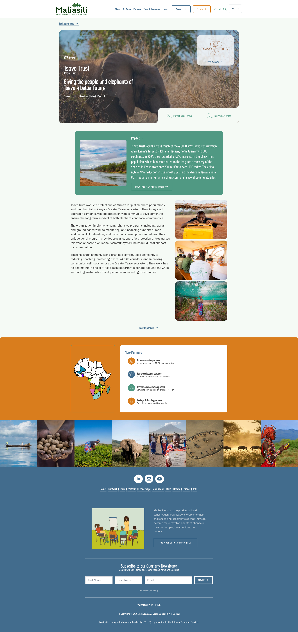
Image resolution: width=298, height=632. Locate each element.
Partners (137, 9)
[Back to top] (290, 624)
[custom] (219, 9)
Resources (157, 489)
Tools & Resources (152, 9)
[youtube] (159, 479)
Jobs (195, 489)
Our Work (127, 9)
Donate (177, 489)
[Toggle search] (225, 9)
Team (122, 489)
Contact (186, 489)
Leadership (144, 489)
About (117, 9)
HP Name (59, 469)
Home (103, 489)
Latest (165, 9)
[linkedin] (215, 9)
